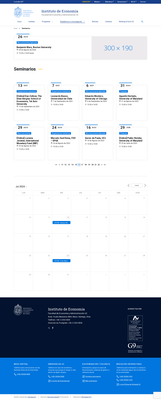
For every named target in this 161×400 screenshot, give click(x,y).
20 (93, 165)
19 (89, 165)
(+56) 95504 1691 (126, 376)
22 (99, 165)
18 (86, 165)
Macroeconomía (24, 133)
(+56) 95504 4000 (23, 374)
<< (56, 165)
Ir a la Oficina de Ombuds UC (130, 384)
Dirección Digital (52, 397)
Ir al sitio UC (18, 2)
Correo (143, 2)
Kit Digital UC (86, 397)
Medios (98, 2)
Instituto (31, 22)
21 (96, 165)
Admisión (86, 2)
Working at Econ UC (126, 22)
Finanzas (123, 91)
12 (65, 165)
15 (76, 165)
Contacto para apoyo (93, 376)
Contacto (108, 22)
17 (82, 165)
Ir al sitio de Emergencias (60, 381)
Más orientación (91, 381)
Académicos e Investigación (72, 22)
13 (69, 165)
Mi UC (133, 2)
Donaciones (121, 2)
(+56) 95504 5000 (57, 376)
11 (62, 165)
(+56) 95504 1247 (126, 380)
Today (137, 185)
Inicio (19, 22)
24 (68, 256)
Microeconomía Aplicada (27, 42)
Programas (47, 22)
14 (72, 165)
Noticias (95, 22)
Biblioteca (109, 2)
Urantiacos (31, 397)
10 (68, 217)
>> (105, 165)
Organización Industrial (27, 91)
